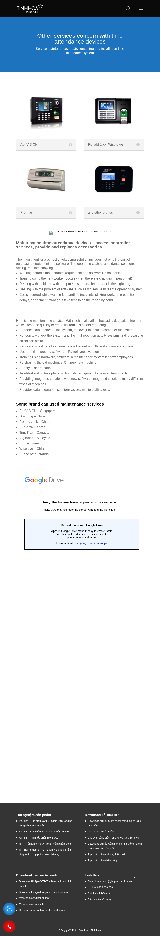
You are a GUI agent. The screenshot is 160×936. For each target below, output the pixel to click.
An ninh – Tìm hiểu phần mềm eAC (39, 837)
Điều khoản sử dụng (99, 899)
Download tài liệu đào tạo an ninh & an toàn (44, 892)
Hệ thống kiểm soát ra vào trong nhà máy (42, 910)
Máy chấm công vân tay (32, 904)
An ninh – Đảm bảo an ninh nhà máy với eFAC (45, 831)
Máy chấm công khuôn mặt (34, 898)
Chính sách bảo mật (99, 893)
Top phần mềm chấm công (103, 860)
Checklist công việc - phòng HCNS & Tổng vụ (113, 837)
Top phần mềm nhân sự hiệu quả (106, 854)
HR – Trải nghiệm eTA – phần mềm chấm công (45, 843)
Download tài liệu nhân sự (103, 831)
